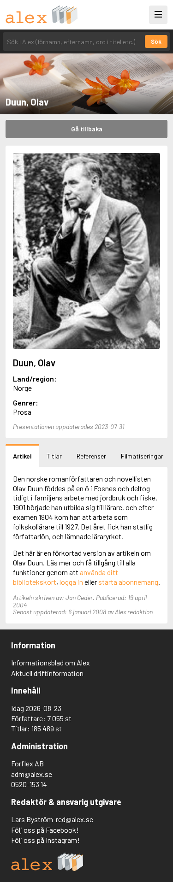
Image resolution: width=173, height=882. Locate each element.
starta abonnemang (128, 581)
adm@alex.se (31, 774)
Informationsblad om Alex (50, 662)
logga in (71, 581)
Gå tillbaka (86, 129)
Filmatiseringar (142, 456)
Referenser (91, 456)
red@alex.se (74, 819)
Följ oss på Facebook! (45, 829)
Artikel (22, 456)
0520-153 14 (29, 784)
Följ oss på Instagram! (45, 839)
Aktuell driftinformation (47, 673)
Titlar (54, 456)
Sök (156, 41)
